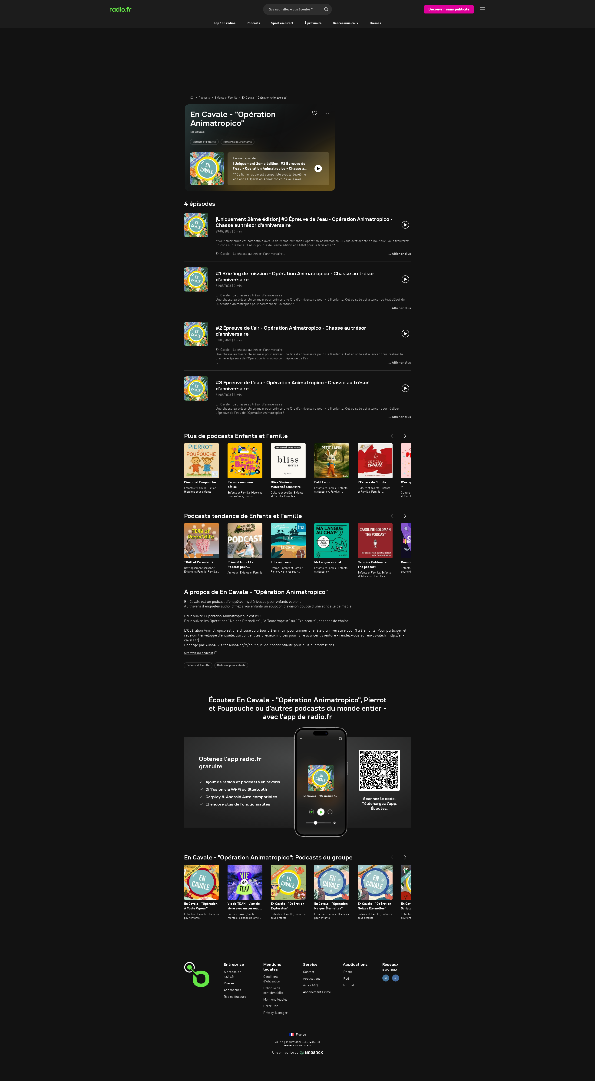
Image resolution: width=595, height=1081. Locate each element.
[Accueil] (192, 97)
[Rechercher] (326, 9)
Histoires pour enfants (237, 142)
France (300, 1034)
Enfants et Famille (204, 142)
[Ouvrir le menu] (482, 9)
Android (348, 985)
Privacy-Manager (275, 1013)
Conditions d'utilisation (271, 979)
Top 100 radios (224, 23)
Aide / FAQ (310, 985)
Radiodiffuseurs (235, 996)
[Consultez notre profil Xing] (395, 978)
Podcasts (253, 23)
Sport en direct (282, 23)
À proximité (313, 23)
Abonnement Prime (317, 992)
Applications (312, 978)
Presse (229, 983)
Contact (308, 972)
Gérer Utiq (270, 1006)
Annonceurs (232, 990)
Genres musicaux (345, 23)
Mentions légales (275, 999)
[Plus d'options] (326, 113)
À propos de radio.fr (232, 974)
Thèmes (375, 23)
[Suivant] (405, 434)
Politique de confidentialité (273, 991)
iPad (346, 978)
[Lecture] (318, 168)
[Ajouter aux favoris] (314, 113)
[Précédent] (391, 434)
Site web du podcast (198, 653)
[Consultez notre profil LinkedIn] (386, 978)
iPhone (348, 972)
